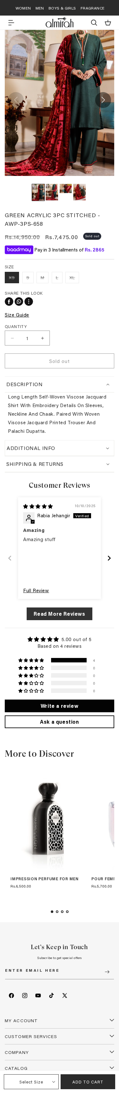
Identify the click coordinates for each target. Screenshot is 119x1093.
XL (74, 278)
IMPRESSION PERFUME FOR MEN (44, 879)
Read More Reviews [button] (59, 613)
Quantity (16, 326)
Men (40, 7)
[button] (11, 23)
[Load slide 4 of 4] (67, 911)
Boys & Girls (62, 7)
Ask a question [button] (59, 721)
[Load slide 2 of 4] (57, 911)
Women (23, 7)
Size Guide (17, 315)
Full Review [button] (36, 590)
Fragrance (93, 7)
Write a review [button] (59, 705)
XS (14, 278)
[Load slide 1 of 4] (52, 911)
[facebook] (9, 301)
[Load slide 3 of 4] (62, 911)
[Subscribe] (107, 971)
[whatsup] (19, 301)
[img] (38, 506)
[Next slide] (109, 558)
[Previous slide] (10, 558)
